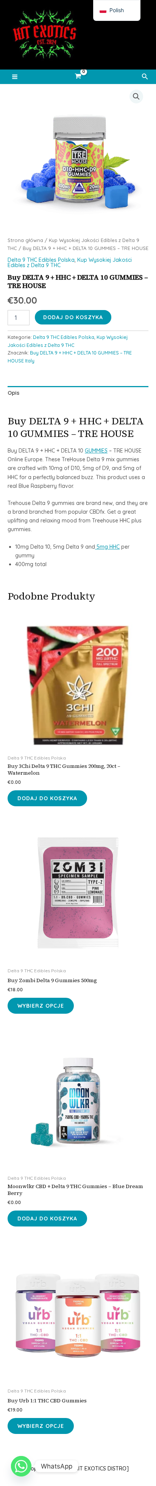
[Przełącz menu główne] (15, 77)
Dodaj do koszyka (73, 317)
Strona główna (25, 240)
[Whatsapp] (21, 1466)
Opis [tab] (13, 392)
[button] (145, 77)
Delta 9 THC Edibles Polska (41, 259)
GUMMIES (96, 450)
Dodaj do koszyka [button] (47, 798)
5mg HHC (107, 546)
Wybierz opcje (40, 1005)
